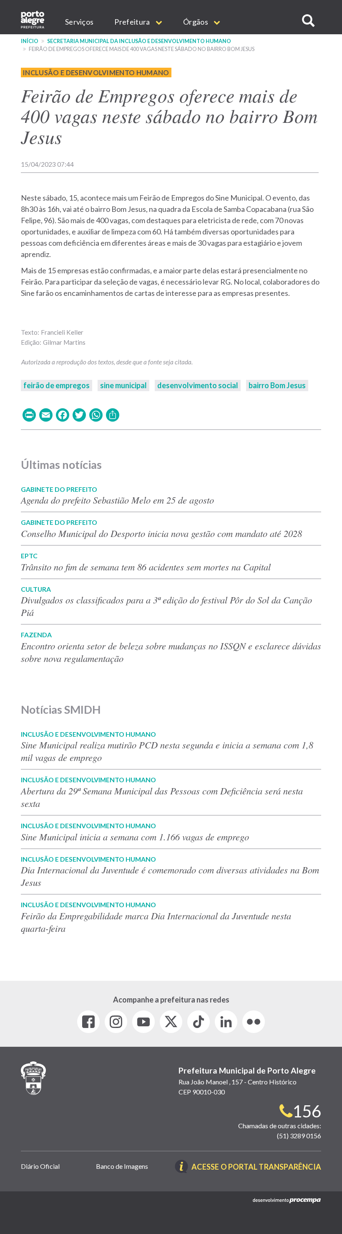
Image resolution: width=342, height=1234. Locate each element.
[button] (308, 21)
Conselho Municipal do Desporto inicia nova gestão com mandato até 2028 (161, 533)
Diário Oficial (40, 1166)
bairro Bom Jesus (277, 385)
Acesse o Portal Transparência (256, 1167)
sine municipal (123, 385)
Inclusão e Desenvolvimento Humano (96, 72)
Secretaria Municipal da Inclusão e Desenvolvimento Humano (139, 41)
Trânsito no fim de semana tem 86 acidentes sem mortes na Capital (146, 566)
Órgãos (196, 21)
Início (29, 41)
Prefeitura (132, 21)
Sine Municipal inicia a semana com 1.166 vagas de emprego (135, 836)
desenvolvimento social (197, 385)
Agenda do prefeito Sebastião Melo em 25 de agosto (117, 500)
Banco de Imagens (122, 1166)
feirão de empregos (56, 385)
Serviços (79, 21)
